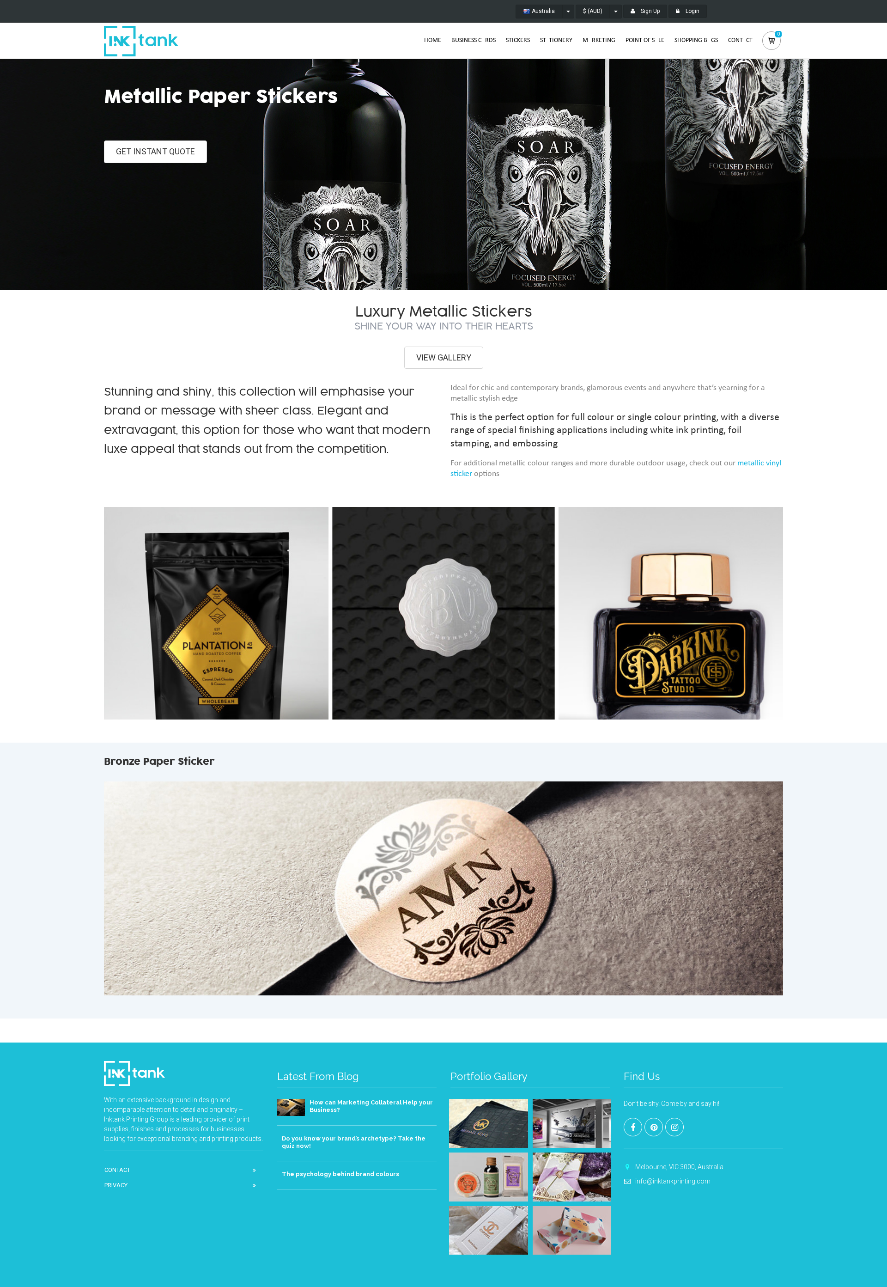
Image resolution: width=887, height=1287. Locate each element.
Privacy (116, 1185)
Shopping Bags (696, 40)
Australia (542, 11)
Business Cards (473, 40)
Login (691, 11)
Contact (740, 40)
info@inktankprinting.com (673, 1181)
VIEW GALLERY (443, 357)
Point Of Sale (645, 40)
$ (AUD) (592, 11)
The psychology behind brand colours (340, 1174)
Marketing (599, 40)
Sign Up (649, 11)
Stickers (518, 40)
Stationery (556, 40)
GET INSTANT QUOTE (155, 151)
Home (432, 40)
